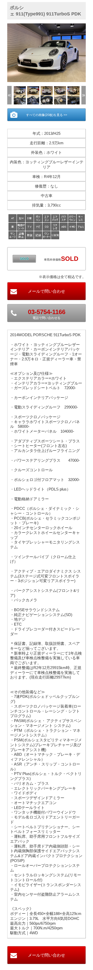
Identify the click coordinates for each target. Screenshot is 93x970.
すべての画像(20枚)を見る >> (46, 115)
